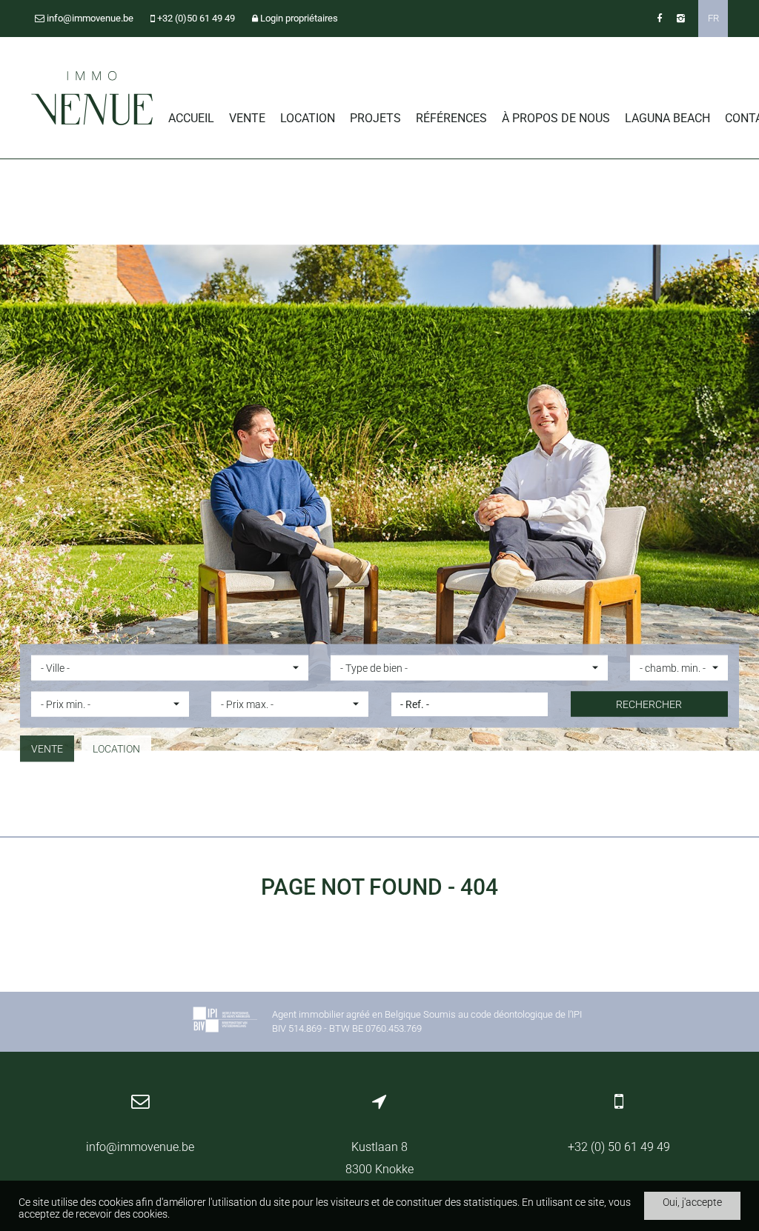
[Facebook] (659, 18)
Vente (247, 118)
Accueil (191, 118)
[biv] (224, 1022)
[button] (169, 668)
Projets (375, 118)
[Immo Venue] (92, 98)
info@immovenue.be (140, 1147)
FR (713, 18)
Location (307, 118)
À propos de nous (556, 118)
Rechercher (649, 704)
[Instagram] (681, 18)
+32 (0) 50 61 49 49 (619, 1147)
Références (451, 118)
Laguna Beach (667, 118)
